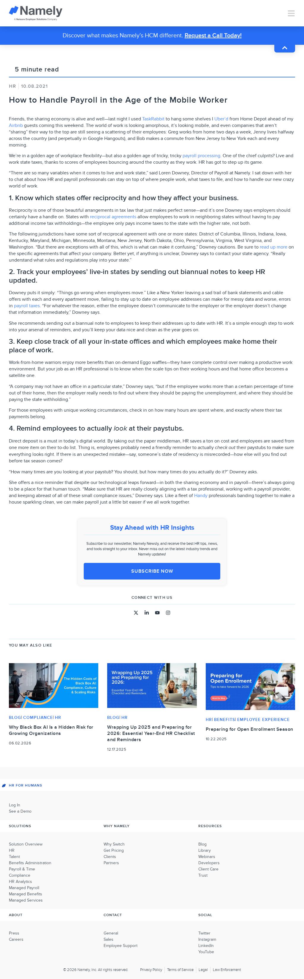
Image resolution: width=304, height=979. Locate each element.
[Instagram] (168, 612)
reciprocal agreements (113, 217)
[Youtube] (157, 612)
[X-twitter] (136, 612)
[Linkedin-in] (146, 612)
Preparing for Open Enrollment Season (249, 729)
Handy (201, 496)
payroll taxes (27, 306)
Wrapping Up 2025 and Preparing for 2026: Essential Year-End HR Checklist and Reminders (151, 733)
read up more (273, 247)
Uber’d (221, 119)
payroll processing (201, 156)
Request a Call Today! (213, 35)
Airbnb (16, 125)
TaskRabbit (153, 119)
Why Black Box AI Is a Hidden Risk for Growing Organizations (51, 730)
